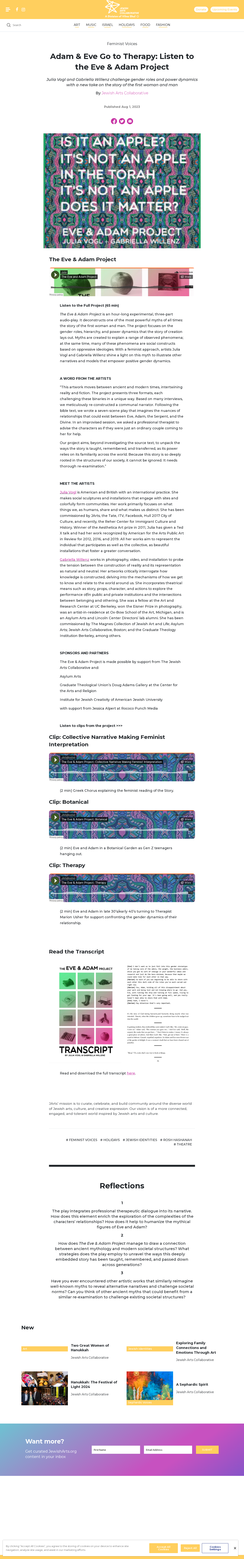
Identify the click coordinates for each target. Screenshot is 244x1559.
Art (77, 25)
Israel (107, 25)
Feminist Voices (122, 43)
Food (145, 25)
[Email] (130, 121)
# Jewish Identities (140, 1140)
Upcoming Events (224, 9)
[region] (120, 1548)
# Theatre (183, 1144)
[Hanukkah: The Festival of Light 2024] (44, 1388)
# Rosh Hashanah (176, 1140)
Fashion (163, 25)
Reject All (190, 1547)
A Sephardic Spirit (192, 1384)
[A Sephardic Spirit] (150, 1388)
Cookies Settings (215, 1548)
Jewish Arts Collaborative (125, 93)
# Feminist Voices (81, 1140)
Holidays (127, 25)
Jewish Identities (140, 1348)
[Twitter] (122, 121)
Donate (201, 9)
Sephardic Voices (140, 1402)
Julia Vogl (68, 492)
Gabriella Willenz (74, 560)
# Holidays (110, 1140)
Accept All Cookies (163, 1548)
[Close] (235, 1548)
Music (91, 25)
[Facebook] (114, 121)
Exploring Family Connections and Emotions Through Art (196, 1347)
